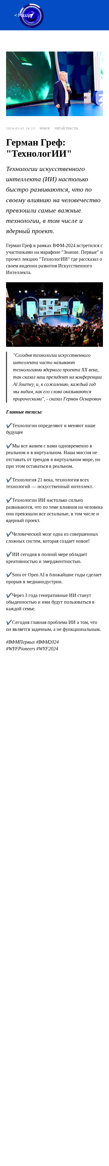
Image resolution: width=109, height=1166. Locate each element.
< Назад (22, 15)
